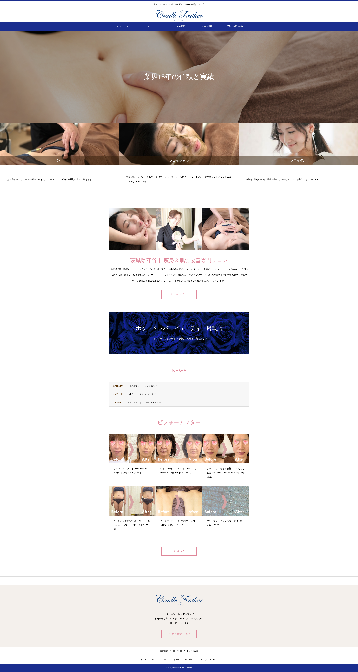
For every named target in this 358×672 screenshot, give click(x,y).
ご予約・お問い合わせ (235, 26)
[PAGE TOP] (179, 580)
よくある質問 (179, 26)
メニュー (151, 26)
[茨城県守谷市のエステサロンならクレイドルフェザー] (179, 15)
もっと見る (179, 551)
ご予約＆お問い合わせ (179, 634)
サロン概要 (207, 26)
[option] (179, 77)
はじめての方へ (123, 26)
